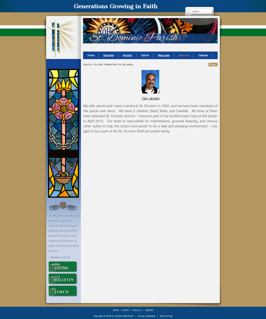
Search (210, 10)
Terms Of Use (166, 316)
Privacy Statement (146, 316)
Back (213, 64)
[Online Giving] (63, 267)
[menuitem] (108, 55)
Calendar (149, 310)
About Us (136, 310)
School (125, 310)
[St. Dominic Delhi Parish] (62, 37)
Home (115, 310)
